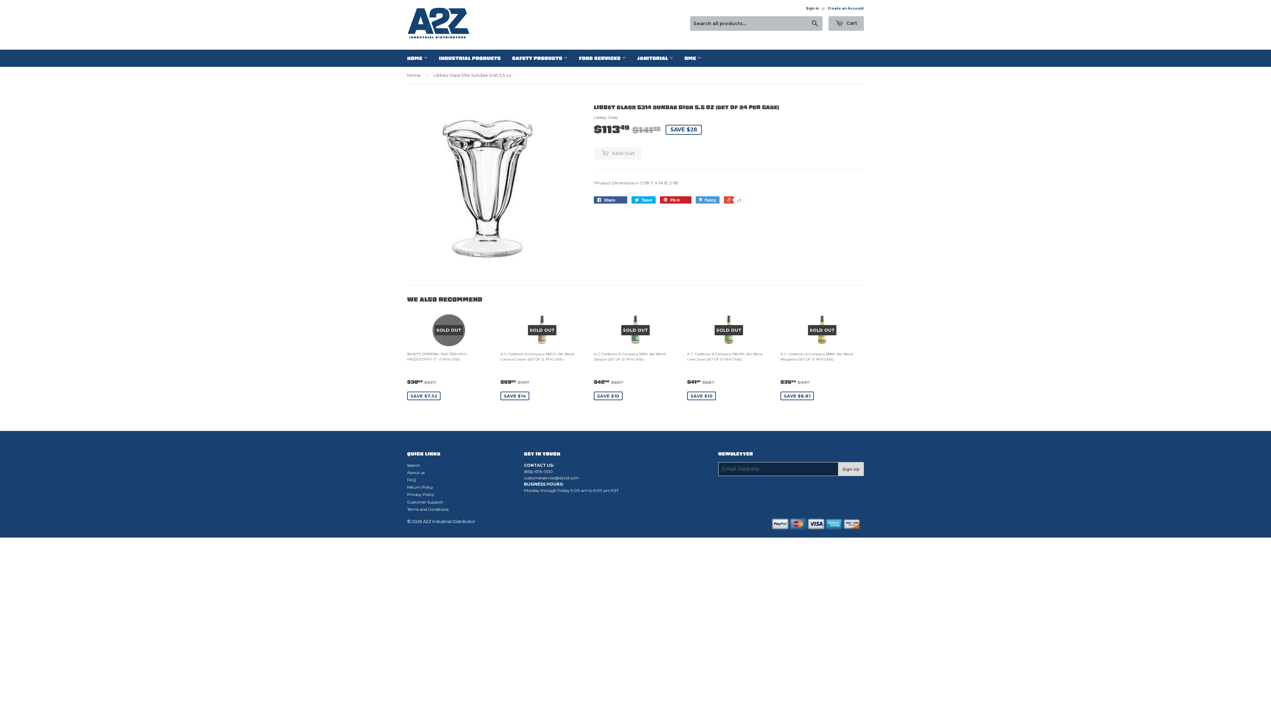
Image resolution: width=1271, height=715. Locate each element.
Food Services (600, 58)
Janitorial (653, 58)
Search (413, 465)
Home (415, 58)
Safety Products (538, 58)
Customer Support (425, 502)
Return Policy (420, 487)
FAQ (411, 479)
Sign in (812, 8)
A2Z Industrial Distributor (449, 521)
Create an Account (845, 8)
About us (416, 472)
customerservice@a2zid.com (551, 477)
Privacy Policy (420, 494)
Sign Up (851, 469)
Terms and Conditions (427, 509)
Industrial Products (470, 58)
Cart (851, 23)
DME (690, 58)
